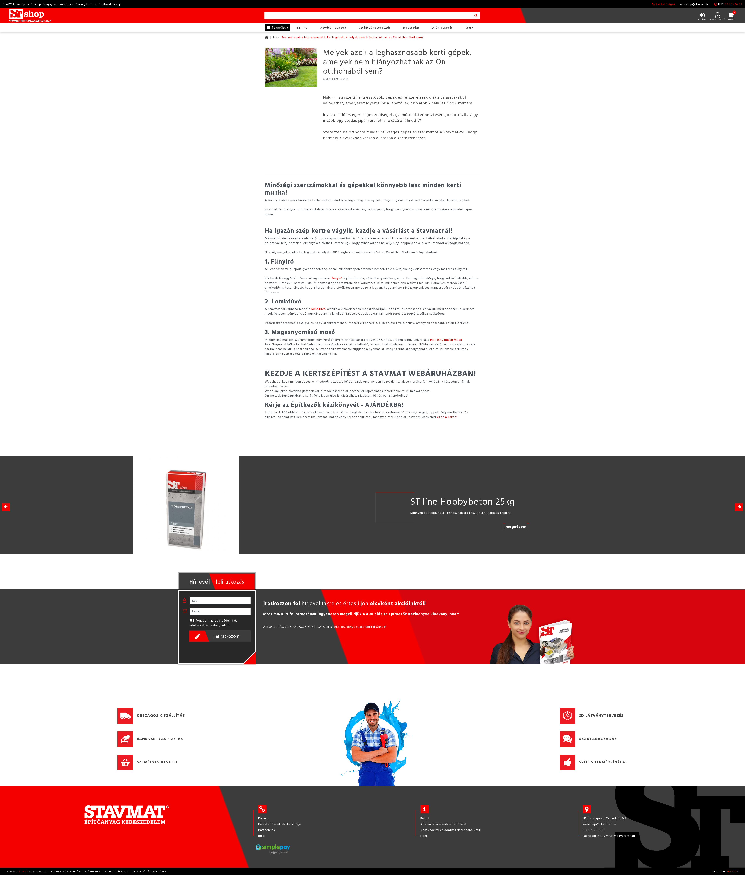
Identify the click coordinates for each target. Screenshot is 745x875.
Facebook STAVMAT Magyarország (609, 835)
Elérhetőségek (665, 4)
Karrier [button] (263, 818)
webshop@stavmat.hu (694, 4)
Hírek (275, 37)
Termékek (280, 27)
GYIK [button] (470, 27)
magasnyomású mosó (446, 339)
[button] (739, 507)
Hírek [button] (424, 835)
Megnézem (533, 526)
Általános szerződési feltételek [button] (443, 824)
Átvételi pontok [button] (333, 27)
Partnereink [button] (266, 829)
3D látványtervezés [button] (375, 27)
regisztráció (717, 19)
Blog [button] (261, 835)
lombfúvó (318, 308)
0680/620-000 (594, 829)
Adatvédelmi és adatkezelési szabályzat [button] (450, 829)
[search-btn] (476, 15)
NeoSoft (732, 871)
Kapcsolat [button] (411, 27)
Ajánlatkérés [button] (442, 27)
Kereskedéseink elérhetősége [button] (279, 824)
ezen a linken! (447, 416)
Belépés (702, 19)
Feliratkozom (226, 636)
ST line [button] (302, 27)
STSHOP (23, 871)
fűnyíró (337, 278)
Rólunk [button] (425, 818)
